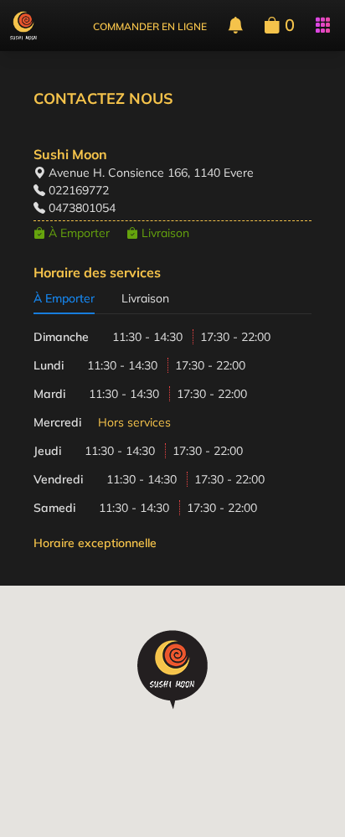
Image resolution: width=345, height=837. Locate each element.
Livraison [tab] (145, 298)
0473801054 (82, 207)
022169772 (79, 190)
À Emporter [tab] (64, 298)
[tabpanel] (172, 440)
